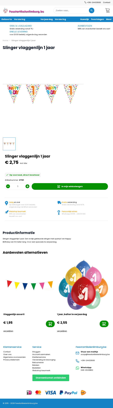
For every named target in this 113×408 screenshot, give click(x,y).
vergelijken (8, 331)
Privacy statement (11, 359)
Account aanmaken (41, 354)
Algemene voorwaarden (14, 357)
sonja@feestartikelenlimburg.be (95, 354)
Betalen (35, 365)
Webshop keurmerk (41, 370)
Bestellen (36, 368)
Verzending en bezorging (43, 359)
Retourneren (38, 362)
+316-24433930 (88, 360)
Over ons (7, 354)
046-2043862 (87, 370)
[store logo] (24, 10)
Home (5, 40)
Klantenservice (39, 357)
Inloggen (36, 351)
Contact (106, 2)
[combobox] (74, 10)
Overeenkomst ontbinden (51, 377)
